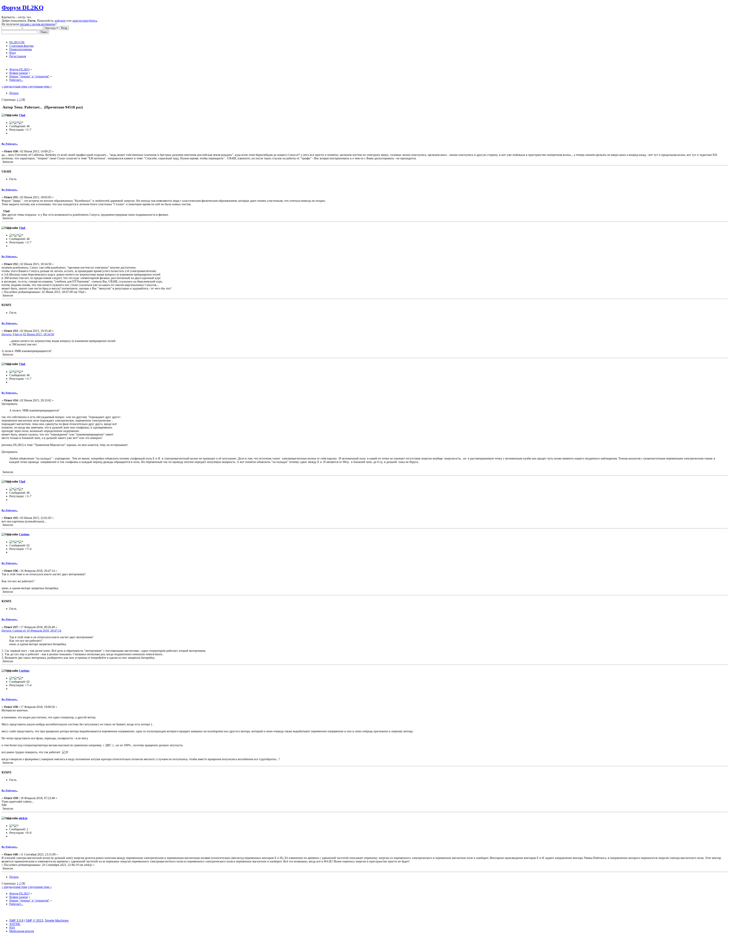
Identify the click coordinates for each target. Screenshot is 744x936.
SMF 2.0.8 (16, 920)
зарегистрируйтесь (84, 20)
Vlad (22, 115)
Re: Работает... (10, 143)
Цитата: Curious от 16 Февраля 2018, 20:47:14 (31, 630)
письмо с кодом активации (37, 24)
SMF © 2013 (34, 920)
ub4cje (23, 818)
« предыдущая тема (14, 86)
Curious (24, 534)
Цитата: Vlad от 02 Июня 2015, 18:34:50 (28, 334)
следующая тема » (40, 86)
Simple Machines (57, 920)
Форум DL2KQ (23, 7)
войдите (60, 20)
